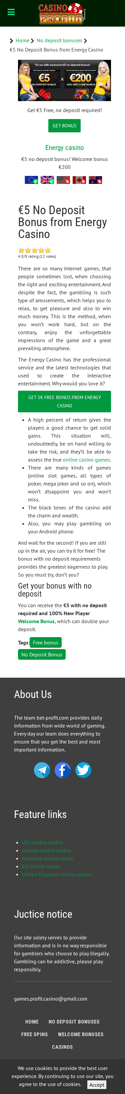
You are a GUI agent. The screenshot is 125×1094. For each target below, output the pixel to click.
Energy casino (64, 147)
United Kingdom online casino (56, 874)
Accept (96, 1084)
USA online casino (42, 842)
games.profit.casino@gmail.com (50, 998)
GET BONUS (64, 125)
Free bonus (45, 642)
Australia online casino (48, 858)
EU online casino (41, 866)
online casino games (86, 459)
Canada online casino (46, 850)
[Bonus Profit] (62, 13)
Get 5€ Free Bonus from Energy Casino (64, 401)
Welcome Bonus (36, 621)
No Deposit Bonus (41, 654)
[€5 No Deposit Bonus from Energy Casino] (64, 79)
